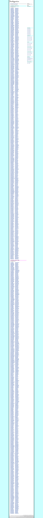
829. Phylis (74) (16, 427)
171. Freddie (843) (12, 93)
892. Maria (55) (16, 204)
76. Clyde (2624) (12, 45)
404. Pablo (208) (12, 210)
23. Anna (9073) (11, 273)
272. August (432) (12, 144)
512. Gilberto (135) (17, 13)
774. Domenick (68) (17, 145)
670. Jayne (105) (16, 347)
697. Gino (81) (16, 106)
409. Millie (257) (11, 467)
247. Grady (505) (12, 131)
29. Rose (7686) (11, 276)
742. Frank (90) (16, 383)
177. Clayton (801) (12, 96)
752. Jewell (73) (16, 134)
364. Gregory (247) (12, 190)
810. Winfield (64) (16, 163)
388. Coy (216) (11, 202)
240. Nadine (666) (12, 382)
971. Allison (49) (16, 244)
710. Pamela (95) (16, 367)
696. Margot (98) (16, 360)
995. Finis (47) (16, 256)
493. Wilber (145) (12, 255)
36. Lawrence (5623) (12, 25)
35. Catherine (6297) (12, 279)
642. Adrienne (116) (17, 333)
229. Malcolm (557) (12, 122)
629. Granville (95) (17, 72)
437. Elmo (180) (11, 227)
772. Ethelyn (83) (16, 398)
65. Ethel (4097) (11, 294)
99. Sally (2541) (11, 311)
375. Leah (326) (11, 450)
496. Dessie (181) (12, 511)
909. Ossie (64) (16, 467)
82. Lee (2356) (11, 48)
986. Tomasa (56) (17, 506)
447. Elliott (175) (12, 232)
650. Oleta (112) (16, 337)
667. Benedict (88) (17, 91)
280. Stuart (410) (12, 148)
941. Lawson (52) (16, 229)
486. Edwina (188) (12, 506)
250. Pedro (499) (12, 133)
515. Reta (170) (16, 269)
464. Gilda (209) (11, 495)
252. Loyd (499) (11, 134)
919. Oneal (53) (16, 218)
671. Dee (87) (16, 93)
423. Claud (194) (12, 220)
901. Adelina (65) (16, 463)
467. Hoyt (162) (11, 242)
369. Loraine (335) (12, 447)
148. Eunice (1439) (12, 336)
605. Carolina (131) (17, 314)
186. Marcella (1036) (12, 355)
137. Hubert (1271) (12, 76)
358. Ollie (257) (11, 187)
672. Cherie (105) (16, 348)
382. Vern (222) (11, 199)
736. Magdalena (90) (17, 380)
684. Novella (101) (17, 354)
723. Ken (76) (16, 119)
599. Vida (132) (16, 311)
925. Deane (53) (16, 221)
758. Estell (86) (16, 391)
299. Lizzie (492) (12, 412)
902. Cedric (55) (16, 209)
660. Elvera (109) (16, 342)
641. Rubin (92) (16, 78)
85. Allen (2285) (11, 50)
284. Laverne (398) (12, 150)
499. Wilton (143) (12, 258)
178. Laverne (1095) (12, 351)
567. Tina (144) (16, 295)
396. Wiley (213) (12, 206)
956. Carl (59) (16, 491)
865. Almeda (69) (16, 445)
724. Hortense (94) (17, 374)
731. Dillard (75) (16, 123)
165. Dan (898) (11, 90)
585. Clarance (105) (17, 50)
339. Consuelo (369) (12, 432)
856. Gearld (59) (16, 186)
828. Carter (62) (16, 172)
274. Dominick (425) (12, 145)
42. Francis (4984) (12, 28)
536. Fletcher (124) (17, 25)
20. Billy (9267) (11, 17)
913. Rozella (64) (16, 469)
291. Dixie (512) (11, 408)
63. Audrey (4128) (12, 293)
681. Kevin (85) (16, 98)
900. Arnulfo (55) (16, 208)
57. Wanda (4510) (12, 290)
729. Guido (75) (16, 122)
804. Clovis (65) (16, 160)
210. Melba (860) (12, 367)
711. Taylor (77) (16, 113)
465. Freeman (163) (12, 241)
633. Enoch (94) (16, 74)
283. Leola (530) (12, 404)
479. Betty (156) (12, 248)
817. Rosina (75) (16, 421)
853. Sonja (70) (16, 439)
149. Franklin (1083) (12, 82)
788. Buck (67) (16, 152)
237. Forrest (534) (12, 126)
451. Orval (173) (12, 234)
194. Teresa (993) (12, 359)
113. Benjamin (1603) (12, 64)
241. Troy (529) (11, 128)
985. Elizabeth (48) (17, 251)
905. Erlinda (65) (16, 465)
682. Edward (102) (17, 353)
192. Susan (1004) (12, 358)
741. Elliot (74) (16, 128)
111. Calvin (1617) (12, 63)
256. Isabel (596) (12, 390)
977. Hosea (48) (16, 247)
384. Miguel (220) (12, 200)
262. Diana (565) (12, 393)
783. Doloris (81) (16, 404)
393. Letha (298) (12, 459)
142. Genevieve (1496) (12, 333)
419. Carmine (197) (12, 218)
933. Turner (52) (16, 225)
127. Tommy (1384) (12, 71)
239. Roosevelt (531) (12, 127)
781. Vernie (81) (16, 403)
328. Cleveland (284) (12, 172)
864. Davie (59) (16, 190)
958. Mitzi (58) (16, 492)
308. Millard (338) (12, 162)
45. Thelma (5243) (12, 284)
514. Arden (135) (16, 14)
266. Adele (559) (12, 395)
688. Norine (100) (16, 356)
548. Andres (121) (16, 31)
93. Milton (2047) (12, 54)
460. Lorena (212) (12, 493)
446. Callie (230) (12, 486)
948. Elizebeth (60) (17, 487)
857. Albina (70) (16, 441)
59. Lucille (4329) (12, 291)
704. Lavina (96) (16, 364)
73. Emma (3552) (12, 298)
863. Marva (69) (16, 444)
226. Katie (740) (11, 375)
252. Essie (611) (12, 388)
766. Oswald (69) (16, 141)
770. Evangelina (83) (17, 397)
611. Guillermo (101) (17, 63)
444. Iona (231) (11, 485)
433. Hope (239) (11, 479)
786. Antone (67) (16, 151)
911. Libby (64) (16, 468)
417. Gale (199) (11, 217)
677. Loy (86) (16, 96)
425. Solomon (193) (12, 221)
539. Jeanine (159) (17, 281)
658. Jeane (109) (16, 341)
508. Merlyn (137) (16, 11)
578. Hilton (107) (16, 46)
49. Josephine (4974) (12, 286)
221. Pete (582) (11, 118)
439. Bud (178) (11, 228)
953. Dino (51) (16, 235)
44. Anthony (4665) (12, 29)
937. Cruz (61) (16, 481)
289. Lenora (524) (12, 407)
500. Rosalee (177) (12, 513)
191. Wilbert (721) (12, 103)
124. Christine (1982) (12, 324)
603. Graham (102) (17, 59)
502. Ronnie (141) (16, 8)
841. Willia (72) (16, 433)
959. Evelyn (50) (16, 238)
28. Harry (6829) (12, 21)
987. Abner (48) (16, 252)
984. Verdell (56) (16, 505)
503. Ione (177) (16, 263)
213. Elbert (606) (12, 114)
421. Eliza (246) (11, 473)
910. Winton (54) (16, 213)
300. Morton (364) (12, 158)
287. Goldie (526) (12, 406)
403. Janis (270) (12, 464)
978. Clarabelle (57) (17, 502)
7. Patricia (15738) (12, 265)
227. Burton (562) (12, 121)
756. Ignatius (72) (16, 136)
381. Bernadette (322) (12, 453)
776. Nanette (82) (16, 400)
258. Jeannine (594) (12, 391)
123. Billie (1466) (12, 69)
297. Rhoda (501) (12, 411)
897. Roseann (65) (17, 461)
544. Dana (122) (16, 29)
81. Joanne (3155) (12, 302)
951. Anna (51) (16, 234)
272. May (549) (11, 398)
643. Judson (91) (16, 79)
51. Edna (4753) (11, 287)
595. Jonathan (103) (17, 55)
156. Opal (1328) (12, 340)
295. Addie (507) (12, 410)
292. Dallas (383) (12, 154)
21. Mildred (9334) (12, 272)
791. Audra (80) (16, 408)
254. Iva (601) (11, 389)
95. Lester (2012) (12, 55)
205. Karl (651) (11, 110)
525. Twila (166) (16, 274)
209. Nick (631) (11, 112)
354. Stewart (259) (12, 185)
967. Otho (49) (16, 242)
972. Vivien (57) (16, 499)
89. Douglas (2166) (12, 52)
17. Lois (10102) (12, 270)
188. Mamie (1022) (12, 356)
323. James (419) (12, 424)
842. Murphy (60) (16, 179)
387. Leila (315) (11, 456)
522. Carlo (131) (16, 18)
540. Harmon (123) (17, 27)
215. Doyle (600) (12, 115)
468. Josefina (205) (12, 497)
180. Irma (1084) (12, 352)
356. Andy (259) (11, 186)
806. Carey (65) (16, 161)
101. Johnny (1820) (12, 58)
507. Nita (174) (16, 265)
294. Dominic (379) (12, 155)
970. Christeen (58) (17, 498)
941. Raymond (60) (17, 483)
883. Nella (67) (16, 454)
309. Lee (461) (11, 417)
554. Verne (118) (16, 34)
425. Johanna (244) (12, 475)
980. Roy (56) (16, 503)
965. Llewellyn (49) (17, 241)
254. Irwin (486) (11, 135)
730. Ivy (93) (16, 377)
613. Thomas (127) (17, 318)
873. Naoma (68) (16, 449)
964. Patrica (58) (16, 495)
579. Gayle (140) (16, 301)
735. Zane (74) (16, 125)
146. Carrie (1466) (12, 335)
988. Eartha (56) (16, 507)
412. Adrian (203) (12, 214)
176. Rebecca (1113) (12, 350)
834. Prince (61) (16, 175)
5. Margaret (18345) (12, 264)
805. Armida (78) (16, 415)
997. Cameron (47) (17, 257)
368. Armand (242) (12, 192)
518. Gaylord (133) (17, 16)
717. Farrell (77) (16, 116)
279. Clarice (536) (12, 402)
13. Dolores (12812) (12, 268)
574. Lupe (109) (16, 44)
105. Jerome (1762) (12, 60)
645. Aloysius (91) (17, 80)
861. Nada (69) (16, 443)
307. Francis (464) (12, 416)
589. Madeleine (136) (17, 306)
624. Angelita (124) (17, 324)
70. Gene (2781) (12, 42)
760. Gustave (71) (17, 138)
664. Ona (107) (16, 344)
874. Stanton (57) (16, 195)
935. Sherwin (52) (16, 226)
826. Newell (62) (16, 171)
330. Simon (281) (12, 173)
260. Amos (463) (12, 138)
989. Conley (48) (16, 253)
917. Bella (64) (16, 471)
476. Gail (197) (11, 501)
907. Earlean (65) (16, 466)
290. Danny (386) (12, 153)
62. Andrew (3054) (12, 38)
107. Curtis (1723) (12, 61)
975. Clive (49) (16, 246)
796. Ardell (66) (16, 156)
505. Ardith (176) (16, 264)
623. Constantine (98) (17, 69)
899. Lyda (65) (16, 462)
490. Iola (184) (11, 508)
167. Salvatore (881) (12, 91)
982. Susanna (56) (17, 504)
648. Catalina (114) (17, 336)
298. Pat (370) (11, 157)
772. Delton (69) (16, 144)
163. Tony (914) (11, 89)
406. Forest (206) (12, 211)
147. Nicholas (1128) (12, 81)
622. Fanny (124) (16, 323)
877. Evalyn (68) (16, 451)
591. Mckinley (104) (17, 53)
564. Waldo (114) (16, 39)
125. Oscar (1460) (12, 70)
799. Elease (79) (16, 412)
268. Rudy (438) (11, 142)
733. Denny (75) (16, 124)
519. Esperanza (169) (17, 271)
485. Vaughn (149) (12, 251)
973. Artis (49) (16, 245)
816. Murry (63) (16, 166)
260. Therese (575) (12, 392)
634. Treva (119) (16, 329)
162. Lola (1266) (12, 343)
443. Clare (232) (11, 484)
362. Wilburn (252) (12, 189)
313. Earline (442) (12, 419)
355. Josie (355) (12, 440)
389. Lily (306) (11, 457)
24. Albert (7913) (12, 19)
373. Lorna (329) (12, 449)
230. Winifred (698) (12, 377)
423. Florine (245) (12, 474)
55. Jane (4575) (11, 289)
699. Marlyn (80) (16, 107)
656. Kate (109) (16, 340)
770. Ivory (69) (16, 143)
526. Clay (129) (16, 20)
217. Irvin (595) (11, 116)
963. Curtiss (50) (16, 240)
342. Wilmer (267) (12, 179)
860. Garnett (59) (16, 188)
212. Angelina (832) (12, 368)
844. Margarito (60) (17, 180)
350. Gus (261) (11, 183)
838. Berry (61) (16, 177)
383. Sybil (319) (11, 454)
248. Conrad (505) (12, 132)
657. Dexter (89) (16, 86)
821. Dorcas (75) (16, 423)
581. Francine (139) (17, 302)
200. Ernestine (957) (12, 362)
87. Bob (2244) (11, 51)
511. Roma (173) (16, 267)
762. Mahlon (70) (16, 139)
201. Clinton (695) (12, 108)
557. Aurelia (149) (17, 290)
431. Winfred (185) (12, 224)
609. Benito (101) (16, 62)
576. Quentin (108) (17, 45)
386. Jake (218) (11, 201)
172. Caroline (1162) (12, 348)
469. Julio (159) (11, 243)
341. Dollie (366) (12, 433)
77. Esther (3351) (12, 300)
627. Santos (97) (16, 71)
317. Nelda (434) (12, 421)
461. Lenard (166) (12, 239)
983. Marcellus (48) (17, 250)
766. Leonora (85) (17, 395)
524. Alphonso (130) (17, 19)
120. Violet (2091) (12, 322)
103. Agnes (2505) (12, 313)
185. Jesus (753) (12, 100)
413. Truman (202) (12, 215)
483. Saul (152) (11, 250)
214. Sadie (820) (12, 369)
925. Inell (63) (16, 475)
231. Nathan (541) (12, 123)
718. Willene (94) (16, 371)
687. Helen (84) (16, 101)
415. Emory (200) (12, 216)
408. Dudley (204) (12, 212)
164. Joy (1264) (11, 344)
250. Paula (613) (12, 387)
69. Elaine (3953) (12, 296)
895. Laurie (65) (16, 460)
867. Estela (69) (16, 446)
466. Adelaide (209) (12, 496)
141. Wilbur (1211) (12, 78)
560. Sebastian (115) (17, 37)
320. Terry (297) (11, 168)
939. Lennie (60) (16, 482)
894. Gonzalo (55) (16, 205)
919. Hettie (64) (16, 472)
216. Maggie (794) (12, 370)
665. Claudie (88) (16, 90)
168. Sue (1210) (11, 346)
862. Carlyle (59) (16, 189)
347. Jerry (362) (11, 436)
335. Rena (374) (11, 430)
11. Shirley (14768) (12, 267)
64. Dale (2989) (11, 39)
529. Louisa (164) (16, 276)
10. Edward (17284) (12, 12)
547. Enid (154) (16, 285)
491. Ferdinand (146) (12, 254)
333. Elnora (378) (12, 429)
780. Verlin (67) (16, 148)
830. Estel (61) (16, 173)
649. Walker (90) (16, 82)
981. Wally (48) (16, 249)
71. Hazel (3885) (12, 297)
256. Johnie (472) (12, 136)
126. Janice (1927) (12, 325)
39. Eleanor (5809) (12, 281)
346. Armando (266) (12, 181)
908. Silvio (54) (16, 212)
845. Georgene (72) (17, 435)
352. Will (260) (11, 184)
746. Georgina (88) (17, 385)
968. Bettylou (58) (17, 497)
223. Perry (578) (12, 119)
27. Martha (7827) (12, 275)
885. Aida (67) (16, 455)
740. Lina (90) (16, 382)
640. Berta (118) (16, 332)
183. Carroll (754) (12, 99)
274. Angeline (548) (12, 399)
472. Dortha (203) (12, 499)
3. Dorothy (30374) (12, 263)
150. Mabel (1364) (12, 337)
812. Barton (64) (16, 164)
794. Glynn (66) (16, 155)
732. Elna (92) (16, 378)
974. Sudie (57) (16, 500)
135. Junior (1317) (12, 75)
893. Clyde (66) (16, 459)
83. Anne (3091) (11, 303)
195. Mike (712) (11, 105)
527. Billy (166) (16, 275)
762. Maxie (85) (16, 393)
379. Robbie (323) (12, 452)
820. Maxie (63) (16, 168)
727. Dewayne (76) (17, 121)
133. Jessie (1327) (12, 74)
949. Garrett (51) (16, 233)
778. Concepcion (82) (17, 401)
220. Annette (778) (12, 372)
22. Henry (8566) (12, 18)
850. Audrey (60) (16, 183)
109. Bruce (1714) (12, 62)
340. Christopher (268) (12, 178)
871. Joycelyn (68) (17, 448)
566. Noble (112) (16, 40)
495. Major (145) (12, 256)
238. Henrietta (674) (12, 381)
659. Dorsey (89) (16, 87)
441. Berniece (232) (12, 483)
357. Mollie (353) (12, 441)
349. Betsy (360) (12, 437)
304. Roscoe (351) (12, 160)
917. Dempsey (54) (17, 217)
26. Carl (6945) (11, 20)
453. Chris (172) (11, 235)
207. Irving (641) (12, 111)
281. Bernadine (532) (12, 403)
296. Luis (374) (11, 156)
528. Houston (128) (17, 21)
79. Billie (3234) (11, 301)
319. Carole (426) (12, 422)
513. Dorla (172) (16, 268)
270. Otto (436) (11, 143)
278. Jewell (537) (12, 401)
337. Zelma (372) (12, 431)
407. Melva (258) (12, 466)
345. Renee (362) (12, 435)
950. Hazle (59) (16, 488)
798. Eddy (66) (16, 157)
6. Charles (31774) (12, 10)
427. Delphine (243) (12, 476)
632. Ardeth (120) (16, 328)
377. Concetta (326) (12, 451)
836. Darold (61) (16, 176)
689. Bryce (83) (16, 102)
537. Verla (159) (16, 280)
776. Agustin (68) (16, 146)
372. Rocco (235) (12, 194)
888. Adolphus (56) (17, 202)
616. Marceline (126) (17, 320)
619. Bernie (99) (16, 67)
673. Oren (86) (16, 94)
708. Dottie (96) (16, 366)
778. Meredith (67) (17, 147)
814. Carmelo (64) (16, 165)
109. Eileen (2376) (12, 316)
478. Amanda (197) (12, 502)
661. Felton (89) (16, 88)
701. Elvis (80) (16, 108)
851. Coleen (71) (16, 438)
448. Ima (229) (11, 487)
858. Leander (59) (16, 187)
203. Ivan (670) (11, 109)
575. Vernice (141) (17, 299)
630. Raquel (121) (17, 327)
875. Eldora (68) (16, 450)
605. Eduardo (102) (17, 60)
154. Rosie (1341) (12, 339)
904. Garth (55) (16, 210)
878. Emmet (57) (16, 197)
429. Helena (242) (12, 477)
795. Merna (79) (16, 410)
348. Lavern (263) (12, 182)
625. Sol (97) (16, 70)
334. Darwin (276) (12, 175)
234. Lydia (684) (12, 379)
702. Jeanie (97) (16, 363)
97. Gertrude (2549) (12, 310)
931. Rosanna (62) (17, 478)
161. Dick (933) (11, 88)
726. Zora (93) (16, 375)
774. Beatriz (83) (16, 399)
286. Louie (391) (12, 151)
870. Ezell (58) (16, 193)
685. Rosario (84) (16, 100)
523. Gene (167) (16, 273)
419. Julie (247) (11, 472)
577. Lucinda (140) (17, 300)
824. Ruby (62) (16, 170)
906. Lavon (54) (16, 211)
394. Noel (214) (11, 205)
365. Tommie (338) (12, 445)
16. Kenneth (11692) (12, 15)
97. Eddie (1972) (12, 56)
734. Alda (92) (16, 379)
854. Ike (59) (16, 185)
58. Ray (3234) (11, 36)
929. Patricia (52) (16, 223)
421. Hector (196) (12, 219)
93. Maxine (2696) (12, 308)
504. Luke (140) (16, 9)
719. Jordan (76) (16, 117)
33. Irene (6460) (11, 278)
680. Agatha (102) (17, 352)
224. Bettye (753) (12, 374)
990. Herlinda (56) (17, 508)
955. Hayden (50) (16, 236)
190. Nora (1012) (12, 357)
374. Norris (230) (12, 195)
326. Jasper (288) (12, 171)
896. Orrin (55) (16, 206)
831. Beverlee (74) (17, 428)
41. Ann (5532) (11, 282)
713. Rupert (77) (16, 114)
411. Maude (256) (12, 468)
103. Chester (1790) (12, 59)
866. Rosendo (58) (17, 191)
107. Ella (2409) (11, 315)
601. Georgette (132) (17, 312)
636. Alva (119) (16, 330)
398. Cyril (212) (11, 207)
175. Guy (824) (11, 95)
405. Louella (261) (12, 465)
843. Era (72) (16, 434)
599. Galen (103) (16, 57)
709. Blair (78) (16, 112)
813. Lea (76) (16, 419)
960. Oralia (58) (16, 493)
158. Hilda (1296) (12, 341)
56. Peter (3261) (12, 35)
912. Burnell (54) (16, 214)
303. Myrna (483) (12, 414)
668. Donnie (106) (17, 346)
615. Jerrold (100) (16, 65)
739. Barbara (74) (16, 127)
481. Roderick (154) (12, 249)
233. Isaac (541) (12, 124)
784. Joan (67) (16, 150)
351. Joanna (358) (12, 438)
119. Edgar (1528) (12, 67)
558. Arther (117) (16, 36)
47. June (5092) (11, 285)
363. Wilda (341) (12, 444)
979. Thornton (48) (17, 248)
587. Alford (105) (16, 51)
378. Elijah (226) (12, 197)
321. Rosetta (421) (12, 423)
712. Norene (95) (16, 368)
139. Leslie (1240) (12, 77)
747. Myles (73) (16, 131)
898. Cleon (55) (16, 207)
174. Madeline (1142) (12, 349)
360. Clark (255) (11, 188)
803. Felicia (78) (16, 414)
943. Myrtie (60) (16, 484)
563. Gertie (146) (16, 293)
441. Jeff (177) (11, 229)
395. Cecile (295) (12, 460)
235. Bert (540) (11, 125)
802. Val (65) (16, 159)
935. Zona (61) (16, 480)
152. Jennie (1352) (12, 338)
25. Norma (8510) (12, 274)
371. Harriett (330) (12, 448)
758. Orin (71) (16, 137)
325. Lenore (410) (12, 425)
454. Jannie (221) (12, 490)
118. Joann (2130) (12, 321)
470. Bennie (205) (12, 498)
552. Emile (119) (16, 33)
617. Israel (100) (16, 66)
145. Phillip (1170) (12, 80)
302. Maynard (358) (12, 159)
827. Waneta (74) (16, 426)
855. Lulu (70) (16, 440)
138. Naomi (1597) (12, 331)
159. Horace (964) (12, 87)
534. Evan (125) (16, 24)
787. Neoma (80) (16, 406)
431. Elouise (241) (12, 478)
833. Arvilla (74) (16, 429)
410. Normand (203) (12, 213)
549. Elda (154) (16, 286)
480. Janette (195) (12, 503)
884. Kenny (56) (16, 200)
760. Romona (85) (17, 392)
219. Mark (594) (11, 117)
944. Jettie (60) (16, 485)
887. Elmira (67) (16, 456)
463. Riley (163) (11, 240)
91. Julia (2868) (11, 307)
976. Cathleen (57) (17, 501)
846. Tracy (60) (16, 181)
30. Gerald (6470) (12, 22)
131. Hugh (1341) (12, 73)
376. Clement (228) (12, 196)
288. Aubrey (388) (12, 152)
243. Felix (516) (11, 129)
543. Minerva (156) (17, 283)
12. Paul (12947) (12, 13)
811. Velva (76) (16, 418)
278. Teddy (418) (12, 147)
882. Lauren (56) (16, 199)
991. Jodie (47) (16, 254)
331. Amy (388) (11, 428)
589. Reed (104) (16, 52)
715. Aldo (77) (16, 115)
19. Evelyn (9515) (12, 271)
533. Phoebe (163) (17, 278)
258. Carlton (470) (12, 137)
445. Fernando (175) (12, 231)
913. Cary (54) (16, 215)
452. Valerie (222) (12, 489)
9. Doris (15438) (11, 266)
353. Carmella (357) (12, 439)
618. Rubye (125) (16, 321)
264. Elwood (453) (12, 140)
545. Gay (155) (16, 284)
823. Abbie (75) (16, 424)
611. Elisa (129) (16, 317)
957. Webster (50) (16, 237)
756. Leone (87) (16, 390)
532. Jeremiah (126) (17, 23)
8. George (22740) (12, 11)
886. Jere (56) (16, 201)
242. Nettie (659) (12, 383)
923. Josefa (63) (16, 474)
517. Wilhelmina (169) (17, 270)
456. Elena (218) (12, 491)
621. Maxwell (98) (16, 68)
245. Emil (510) (11, 130)
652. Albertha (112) (17, 338)
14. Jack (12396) (12, 14)
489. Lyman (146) (12, 253)
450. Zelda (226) (12, 488)
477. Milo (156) (11, 247)
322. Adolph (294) (12, 169)
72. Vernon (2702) (12, 43)
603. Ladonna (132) (17, 313)
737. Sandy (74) (16, 126)
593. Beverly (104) (17, 54)
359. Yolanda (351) (12, 442)
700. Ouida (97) (16, 362)
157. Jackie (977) (12, 86)
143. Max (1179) (12, 79)
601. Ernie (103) (16, 58)
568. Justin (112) (16, 41)
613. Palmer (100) (16, 64)
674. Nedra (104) (16, 349)
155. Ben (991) (11, 85)
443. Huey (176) (11, 230)
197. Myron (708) (12, 106)
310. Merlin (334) (12, 163)
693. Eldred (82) (16, 104)
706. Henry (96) (16, 365)
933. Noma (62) (16, 479)
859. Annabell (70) (17, 442)
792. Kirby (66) (16, 154)
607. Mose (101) (16, 61)
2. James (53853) (12, 8)
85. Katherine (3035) (12, 304)
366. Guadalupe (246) (12, 191)
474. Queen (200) (12, 500)
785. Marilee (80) (16, 405)
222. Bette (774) (12, 373)
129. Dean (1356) (12, 72)
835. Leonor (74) (16, 430)
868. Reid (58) (16, 192)
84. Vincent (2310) (12, 49)
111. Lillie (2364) (12, 317)
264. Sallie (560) (12, 394)
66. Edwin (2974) (12, 40)
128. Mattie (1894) (12, 326)
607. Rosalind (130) (17, 315)
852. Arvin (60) (16, 184)
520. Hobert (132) (16, 17)
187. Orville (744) (12, 101)
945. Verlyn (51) (16, 231)
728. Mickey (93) (16, 376)
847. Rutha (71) (16, 436)
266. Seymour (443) (12, 141)
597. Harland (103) (17, 56)
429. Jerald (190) (12, 223)
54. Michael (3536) (12, 34)
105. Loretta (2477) (12, 314)
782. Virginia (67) (16, 149)
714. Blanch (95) (16, 369)
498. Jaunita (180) (12, 512)
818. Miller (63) (16, 167)
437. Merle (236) (12, 481)
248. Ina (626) (11, 386)
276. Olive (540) (11, 400)
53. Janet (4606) (12, 288)
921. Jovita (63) (16, 473)
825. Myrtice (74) (16, 425)
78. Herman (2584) (12, 46)
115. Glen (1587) (12, 65)
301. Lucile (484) (12, 413)
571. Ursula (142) (16, 297)
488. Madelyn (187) (12, 507)
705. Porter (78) (16, 110)
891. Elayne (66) (16, 458)
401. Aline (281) (11, 463)
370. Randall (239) (12, 193)
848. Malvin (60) (16, 182)
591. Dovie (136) (16, 307)
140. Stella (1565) (12, 332)
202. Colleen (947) (12, 363)
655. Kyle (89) (16, 85)
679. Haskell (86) (16, 97)
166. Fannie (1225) (12, 345)
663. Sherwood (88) (17, 89)
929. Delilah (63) (16, 477)
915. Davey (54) (16, 216)
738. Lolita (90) (16, 381)
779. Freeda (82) (16, 402)
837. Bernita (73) (16, 431)
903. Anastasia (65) (17, 464)
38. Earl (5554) (11, 26)
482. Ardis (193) (11, 504)
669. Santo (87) (16, 92)
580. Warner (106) (16, 47)
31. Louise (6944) (12, 277)
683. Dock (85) (16, 99)
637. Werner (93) (16, 76)
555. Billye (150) (16, 289)
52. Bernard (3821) (12, 33)
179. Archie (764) (12, 97)
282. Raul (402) (11, 149)
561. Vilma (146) (16, 292)
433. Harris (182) (12, 225)
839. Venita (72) (16, 432)
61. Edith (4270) (11, 292)
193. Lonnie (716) (12, 104)
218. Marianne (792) (12, 371)
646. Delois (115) (16, 335)
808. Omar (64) (16, 162)
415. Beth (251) (11, 470)
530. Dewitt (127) (16, 22)
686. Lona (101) (16, 355)
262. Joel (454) (11, 139)
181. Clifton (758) (12, 98)
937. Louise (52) (16, 227)
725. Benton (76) (16, 120)
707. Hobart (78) (16, 111)
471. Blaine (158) (12, 244)
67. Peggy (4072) (12, 295)
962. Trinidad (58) (17, 494)
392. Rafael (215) (12, 204)
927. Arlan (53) (16, 222)
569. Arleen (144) (16, 296)
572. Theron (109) (16, 43)
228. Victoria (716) (12, 376)
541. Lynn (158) (16, 282)
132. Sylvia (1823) (12, 328)
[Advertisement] (28, 1)
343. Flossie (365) (12, 434)
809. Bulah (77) (16, 417)
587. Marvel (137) (17, 305)
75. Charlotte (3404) (12, 299)
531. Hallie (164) (16, 277)
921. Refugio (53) (16, 219)
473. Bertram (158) (12, 245)
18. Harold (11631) (12, 16)
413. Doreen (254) (12, 469)
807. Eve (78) (16, 416)
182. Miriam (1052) (12, 353)
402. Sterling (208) (12, 209)
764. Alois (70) (16, 140)
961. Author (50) (16, 239)
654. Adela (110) (16, 339)
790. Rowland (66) (17, 153)
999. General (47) (16, 258)
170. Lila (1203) (11, 347)
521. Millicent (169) (17, 272)
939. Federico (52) (17, 228)
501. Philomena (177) (17, 262)
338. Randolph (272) (12, 177)
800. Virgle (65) (16, 158)
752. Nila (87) (16, 388)
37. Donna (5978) (12, 280)
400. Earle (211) (11, 208)
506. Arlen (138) (16, 10)
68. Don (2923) (11, 41)
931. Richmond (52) (17, 224)
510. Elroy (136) (16, 12)
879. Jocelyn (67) (16, 452)
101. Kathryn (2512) (12, 312)
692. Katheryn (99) (17, 358)
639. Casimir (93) (16, 77)
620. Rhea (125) (16, 322)
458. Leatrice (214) (12, 492)
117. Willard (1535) (12, 66)
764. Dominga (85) (17, 394)
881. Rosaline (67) (17, 453)
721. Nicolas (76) (16, 118)
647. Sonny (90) (16, 81)
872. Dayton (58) (16, 194)
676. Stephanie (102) (17, 350)
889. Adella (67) (16, 457)
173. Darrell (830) (12, 94)
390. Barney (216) (12, 203)
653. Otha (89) (16, 84)
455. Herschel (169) (12, 236)
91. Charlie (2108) (12, 53)
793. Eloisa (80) (16, 409)
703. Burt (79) (16, 109)
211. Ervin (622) (11, 113)
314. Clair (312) (11, 165)
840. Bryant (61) (16, 178)
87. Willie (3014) (12, 305)
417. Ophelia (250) (12, 471)
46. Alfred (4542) (12, 30)
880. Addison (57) (16, 198)
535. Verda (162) (16, 279)
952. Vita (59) (16, 489)
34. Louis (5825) (12, 24)
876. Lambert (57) (16, 196)
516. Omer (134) (16, 15)
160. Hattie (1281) (12, 342)
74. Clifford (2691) (12, 44)
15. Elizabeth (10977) (12, 269)
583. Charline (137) (17, 303)
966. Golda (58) (16, 496)
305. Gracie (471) (12, 415)
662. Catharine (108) (17, 343)
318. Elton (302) (11, 167)
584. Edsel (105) (16, 49)
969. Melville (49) (16, 243)
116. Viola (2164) (12, 320)
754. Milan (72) (16, 135)
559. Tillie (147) (16, 291)
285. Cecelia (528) (12, 405)
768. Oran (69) (16, 142)
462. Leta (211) (11, 494)
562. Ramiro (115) (16, 38)
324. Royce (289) (12, 170)
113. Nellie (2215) (12, 318)
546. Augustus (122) (17, 30)
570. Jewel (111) (16, 42)
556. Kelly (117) (16, 35)
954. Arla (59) (16, 490)
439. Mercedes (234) (12, 482)
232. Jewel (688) (12, 378)
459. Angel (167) (12, 238)
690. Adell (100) (16, 357)
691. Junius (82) (16, 103)
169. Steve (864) (12, 92)
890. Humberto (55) (17, 203)
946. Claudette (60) (17, 486)
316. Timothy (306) (12, 166)
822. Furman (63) (16, 169)
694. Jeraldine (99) (17, 359)
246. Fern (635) (11, 385)
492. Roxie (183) (12, 509)
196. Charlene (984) (12, 360)
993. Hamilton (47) (17, 255)
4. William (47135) (12, 9)
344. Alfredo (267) (12, 180)
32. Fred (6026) (11, 23)
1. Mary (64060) (11, 262)
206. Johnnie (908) (12, 365)
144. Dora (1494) (12, 334)
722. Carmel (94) (16, 373)
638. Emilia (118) (16, 331)
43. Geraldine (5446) (12, 283)
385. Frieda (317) (12, 455)
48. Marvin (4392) (12, 31)
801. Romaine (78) (17, 413)
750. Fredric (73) (16, 133)
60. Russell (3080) (12, 37)
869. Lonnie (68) (16, 447)
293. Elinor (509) (12, 409)
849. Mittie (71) (16, 437)
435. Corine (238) (12, 480)
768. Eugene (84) (16, 396)
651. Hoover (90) (16, 83)
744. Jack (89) (16, 384)
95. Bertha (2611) (12, 309)
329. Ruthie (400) (12, 427)
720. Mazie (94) (16, 372)
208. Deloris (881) (12, 366)
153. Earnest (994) (12, 84)
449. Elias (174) (11, 233)
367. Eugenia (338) (12, 446)
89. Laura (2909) (12, 306)
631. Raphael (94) (16, 73)
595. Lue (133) (16, 309)
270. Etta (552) (11, 397)
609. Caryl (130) (16, 316)
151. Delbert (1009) (12, 83)
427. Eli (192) (11, 222)
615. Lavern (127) (17, 319)
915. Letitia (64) (16, 470)
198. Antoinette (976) (12, 361)
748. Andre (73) (16, 132)
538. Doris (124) (16, 26)
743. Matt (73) (16, 129)
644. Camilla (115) (17, 334)
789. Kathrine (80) (17, 407)
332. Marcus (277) (12, 174)
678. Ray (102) (16, 351)
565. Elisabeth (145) (17, 294)
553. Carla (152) (16, 288)
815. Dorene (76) (16, 420)
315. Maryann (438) (12, 420)
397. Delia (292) (11, 461)
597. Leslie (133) (16, 310)
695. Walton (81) (16, 105)
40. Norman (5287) (12, 27)
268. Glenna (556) (12, 396)
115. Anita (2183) (12, 319)
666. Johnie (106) (16, 345)
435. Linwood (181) (12, 226)
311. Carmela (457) (12, 418)
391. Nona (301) (11, 458)
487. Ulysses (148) (12, 252)
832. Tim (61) (16, 174)
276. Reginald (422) (12, 146)
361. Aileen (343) (12, 443)
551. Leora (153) (16, 287)
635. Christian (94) (17, 75)
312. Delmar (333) (12, 164)
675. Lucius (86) (16, 95)
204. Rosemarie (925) (12, 364)
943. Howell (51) (16, 230)
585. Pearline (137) (17, 304)
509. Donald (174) (17, 266)
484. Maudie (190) (12, 505)
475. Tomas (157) (12, 246)
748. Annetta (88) (16, 386)
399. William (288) (12, 462)
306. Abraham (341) (12, 161)
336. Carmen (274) (12, 176)
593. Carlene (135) (17, 308)
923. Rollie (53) (16, 220)
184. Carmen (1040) (12, 354)
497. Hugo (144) (11, 257)
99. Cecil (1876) (11, 57)
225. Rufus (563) (12, 120)
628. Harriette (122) (17, 326)
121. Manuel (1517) (12, 68)
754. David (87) (16, 389)
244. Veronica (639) (12, 384)
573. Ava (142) (16, 298)
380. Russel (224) (12, 198)
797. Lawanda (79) (17, 411)
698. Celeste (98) (16, 361)
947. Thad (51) (16, 232)
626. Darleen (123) (17, 325)
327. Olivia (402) (12, 426)
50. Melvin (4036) (12, 32)
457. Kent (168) (11, 237)
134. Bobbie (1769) (12, 329)
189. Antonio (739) (12, 102)
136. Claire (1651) (12, 330)
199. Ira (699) (11, 107)
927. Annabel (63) (17, 476)
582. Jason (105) (16, 48)
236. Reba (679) (11, 380)
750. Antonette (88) (17, 387)
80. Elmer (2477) (12, 47)
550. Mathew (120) (17, 32)
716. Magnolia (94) (17, 370)
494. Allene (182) (12, 510)
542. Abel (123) (16, 28)
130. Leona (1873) (12, 327)
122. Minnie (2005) (12, 323)
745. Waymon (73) (17, 130)
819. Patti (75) (16, 422)
